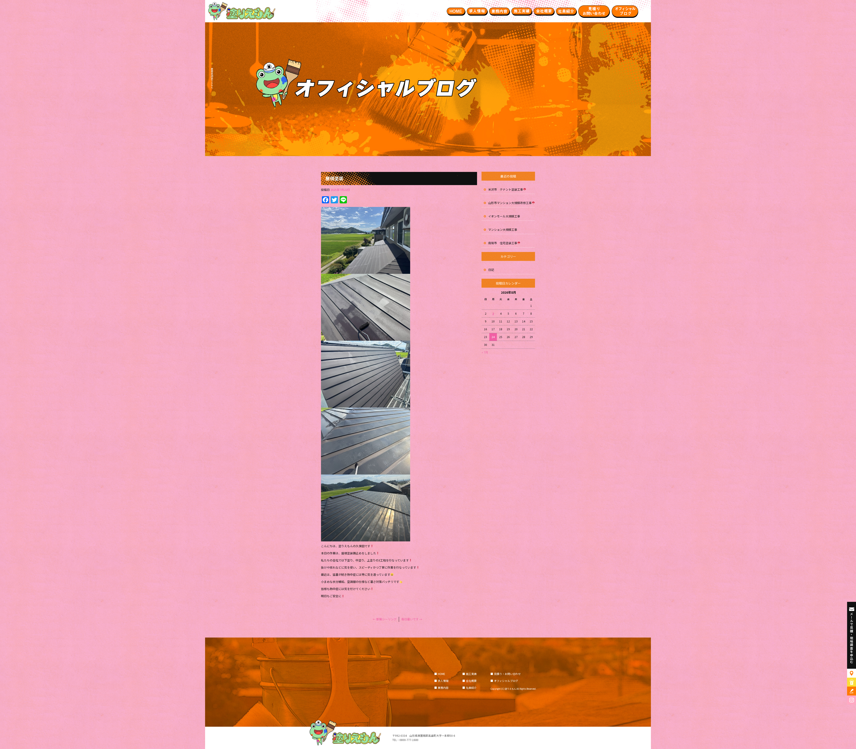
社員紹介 (566, 11)
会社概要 (544, 11)
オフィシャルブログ (625, 11)
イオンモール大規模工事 (504, 216)
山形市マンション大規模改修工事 (510, 203)
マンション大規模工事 (502, 229)
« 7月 (485, 352)
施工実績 (521, 11)
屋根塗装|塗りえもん (212, 78)
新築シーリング (385, 619)
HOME (456, 11)
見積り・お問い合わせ (594, 11)
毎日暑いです (411, 619)
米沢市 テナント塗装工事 (505, 189)
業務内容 (499, 11)
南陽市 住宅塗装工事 (502, 243)
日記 (491, 270)
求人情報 (477, 11)
